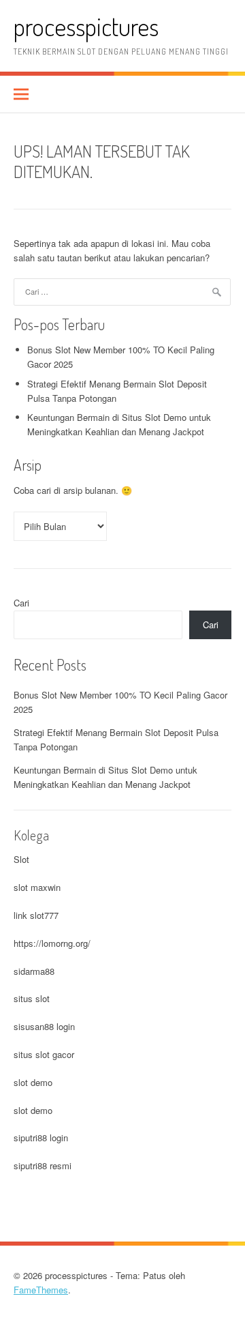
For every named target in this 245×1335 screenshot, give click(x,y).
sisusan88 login (44, 1026)
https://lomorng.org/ (52, 943)
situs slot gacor (44, 1054)
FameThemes (41, 1289)
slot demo (33, 1082)
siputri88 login (41, 1137)
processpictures (86, 26)
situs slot (32, 998)
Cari (21, 602)
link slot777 (36, 915)
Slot (21, 859)
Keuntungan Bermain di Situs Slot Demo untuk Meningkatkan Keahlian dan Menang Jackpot (119, 424)
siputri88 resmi (42, 1165)
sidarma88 (34, 971)
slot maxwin (37, 887)
